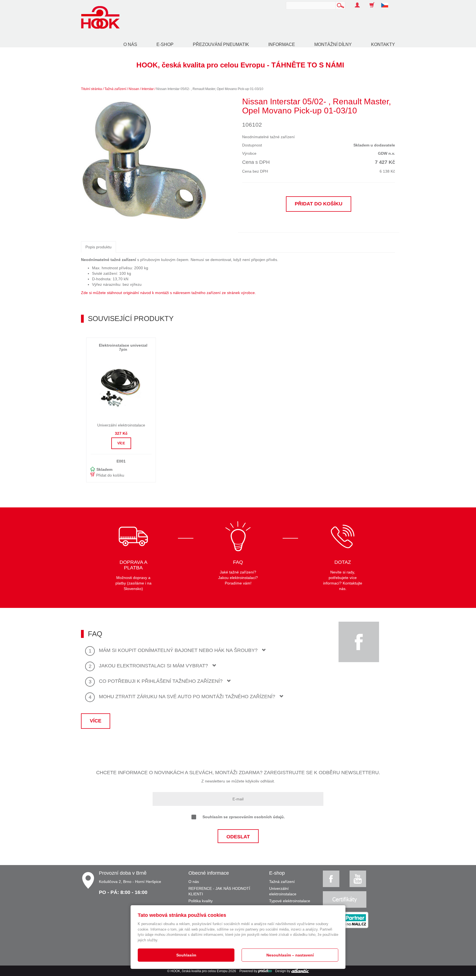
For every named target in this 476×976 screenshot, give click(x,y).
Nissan (134, 89)
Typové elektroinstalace (289, 901)
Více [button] (121, 443)
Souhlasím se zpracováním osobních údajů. (243, 817)
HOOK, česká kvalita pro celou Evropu (199, 971)
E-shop (165, 44)
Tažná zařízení (115, 89)
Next (214, 160)
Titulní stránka (91, 89)
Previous (73, 160)
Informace (281, 44)
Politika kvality (200, 901)
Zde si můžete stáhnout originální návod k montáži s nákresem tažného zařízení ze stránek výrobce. (168, 292)
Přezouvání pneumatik (221, 44)
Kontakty (383, 44)
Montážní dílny (333, 44)
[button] (386, 2)
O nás (130, 44)
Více (95, 721)
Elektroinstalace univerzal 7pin (123, 347)
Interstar (148, 89)
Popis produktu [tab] (98, 247)
